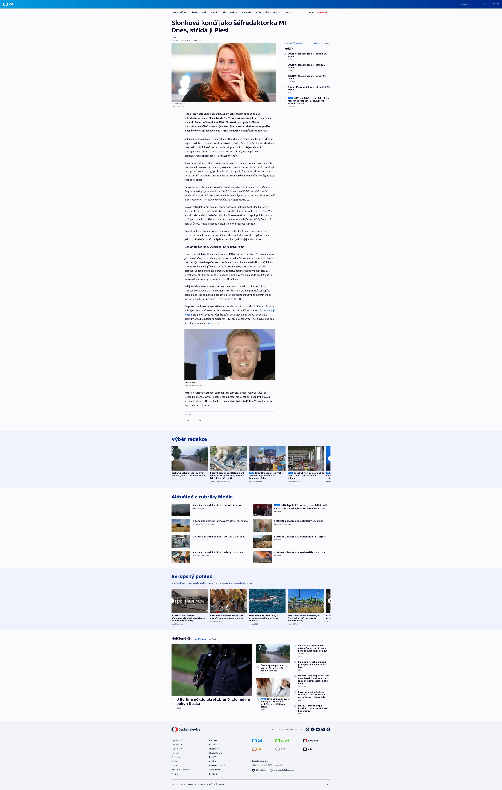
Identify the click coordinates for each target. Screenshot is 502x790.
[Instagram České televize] (307, 729)
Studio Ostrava (215, 753)
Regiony (233, 12)
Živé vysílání (177, 744)
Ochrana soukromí (204, 784)
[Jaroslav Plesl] (229, 354)
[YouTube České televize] (318, 729)
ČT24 (174, 37)
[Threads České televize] (328, 729)
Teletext (175, 753)
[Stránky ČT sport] (282, 740)
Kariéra (212, 761)
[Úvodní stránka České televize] (186, 729)
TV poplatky (177, 748)
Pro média (213, 740)
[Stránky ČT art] (280, 749)
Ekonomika (246, 12)
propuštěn (212, 323)
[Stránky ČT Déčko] (256, 749)
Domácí (214, 12)
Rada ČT (212, 757)
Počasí (258, 12)
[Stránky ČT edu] (307, 749)
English (191, 784)
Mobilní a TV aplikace (181, 769)
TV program (177, 740)
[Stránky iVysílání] (310, 740)
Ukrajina (195, 12)
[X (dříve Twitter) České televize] (323, 729)
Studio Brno (214, 748)
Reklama (213, 744)
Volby (204, 12)
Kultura (276, 12)
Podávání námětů (217, 765)
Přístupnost (219, 784)
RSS (328, 784)
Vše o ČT (175, 773)
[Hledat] (486, 4)
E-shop (175, 765)
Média (189, 420)
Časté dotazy (215, 769)
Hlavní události (180, 12)
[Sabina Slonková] (224, 72)
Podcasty (288, 12)
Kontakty (213, 773)
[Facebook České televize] (313, 729)
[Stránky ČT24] (257, 740)
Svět (224, 12)
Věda (267, 12)
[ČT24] (8, 4)
